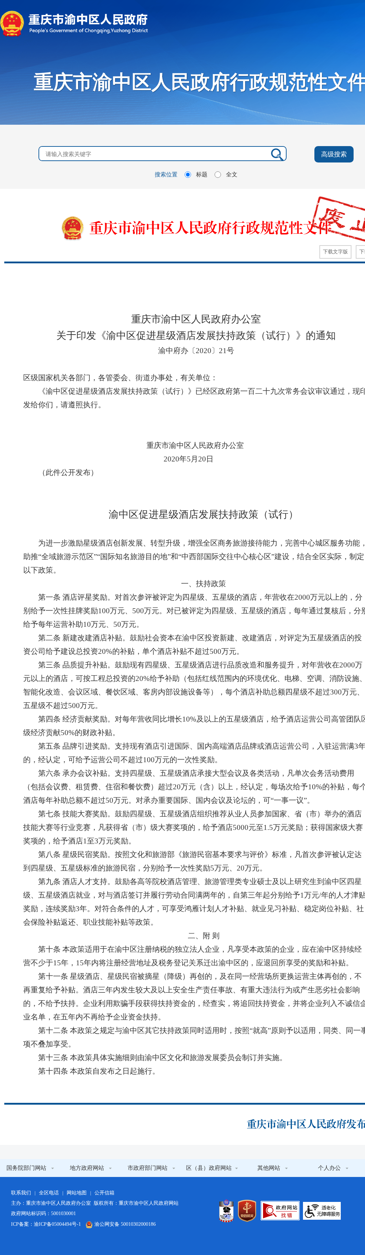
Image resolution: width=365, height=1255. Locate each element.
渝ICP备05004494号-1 (57, 1224)
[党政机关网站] (247, 1211)
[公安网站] (226, 1211)
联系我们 (21, 1192)
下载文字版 (335, 251)
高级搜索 (334, 154)
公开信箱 (104, 1192)
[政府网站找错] (280, 1210)
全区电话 (49, 1192)
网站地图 (77, 1192)
